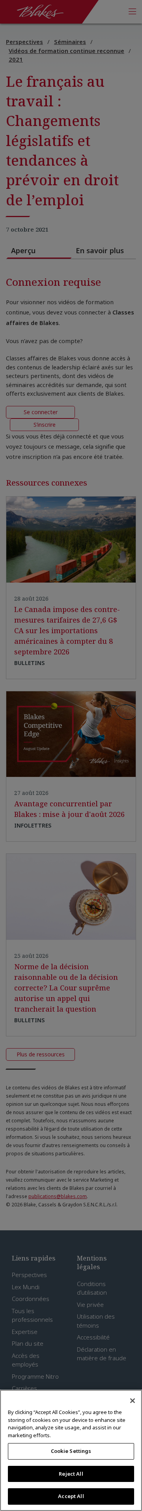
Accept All (71, 1496)
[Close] (132, 1400)
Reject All (71, 1473)
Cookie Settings (71, 1450)
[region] (71, 1450)
